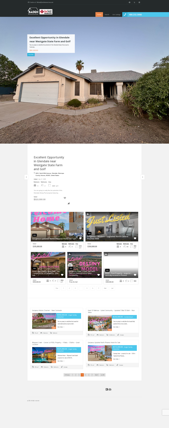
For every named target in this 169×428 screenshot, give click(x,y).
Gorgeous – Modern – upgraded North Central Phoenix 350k (107, 237)
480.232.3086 (135, 14)
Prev (57, 288)
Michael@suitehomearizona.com (45, 2)
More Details (60, 327)
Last (112, 288)
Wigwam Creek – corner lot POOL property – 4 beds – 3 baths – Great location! (56, 343)
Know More (31, 54)
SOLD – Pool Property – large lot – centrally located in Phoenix (118, 274)
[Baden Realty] (40, 12)
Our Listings (116, 14)
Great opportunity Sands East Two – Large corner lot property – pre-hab (46, 273)
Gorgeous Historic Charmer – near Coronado (47, 310)
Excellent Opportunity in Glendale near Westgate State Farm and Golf (49, 163)
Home (99, 14)
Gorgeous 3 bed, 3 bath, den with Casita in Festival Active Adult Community (82, 273)
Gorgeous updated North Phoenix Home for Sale (54, 239)
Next (163, 80)
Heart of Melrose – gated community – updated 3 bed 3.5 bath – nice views (111, 311)
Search (107, 14)
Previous (5, 80)
